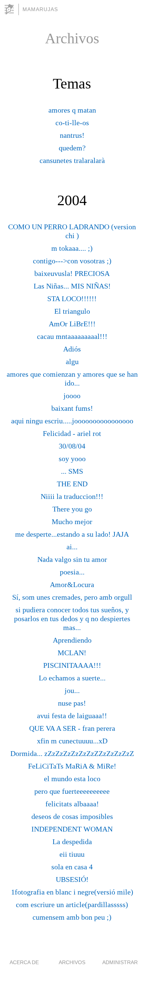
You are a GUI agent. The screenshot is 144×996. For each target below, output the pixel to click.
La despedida (72, 841)
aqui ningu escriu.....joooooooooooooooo (72, 421)
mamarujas (40, 9)
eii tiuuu (72, 854)
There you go (72, 509)
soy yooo (72, 458)
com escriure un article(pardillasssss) (72, 904)
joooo (72, 396)
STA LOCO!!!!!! (72, 298)
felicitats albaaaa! (72, 804)
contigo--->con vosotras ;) (72, 261)
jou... (72, 690)
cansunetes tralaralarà (72, 160)
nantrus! (72, 135)
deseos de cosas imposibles (72, 816)
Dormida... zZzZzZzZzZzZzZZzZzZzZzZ (72, 753)
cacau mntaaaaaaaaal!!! (72, 336)
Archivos (72, 962)
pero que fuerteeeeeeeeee (72, 791)
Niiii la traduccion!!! (72, 496)
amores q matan (72, 110)
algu (72, 361)
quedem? (72, 148)
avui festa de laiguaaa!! (72, 716)
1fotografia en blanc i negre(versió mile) (72, 892)
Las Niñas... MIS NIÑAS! (72, 286)
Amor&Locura (72, 584)
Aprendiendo (72, 640)
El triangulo (72, 311)
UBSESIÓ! (72, 879)
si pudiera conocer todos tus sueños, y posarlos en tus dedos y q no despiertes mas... (72, 619)
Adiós (72, 349)
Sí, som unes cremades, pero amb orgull (72, 597)
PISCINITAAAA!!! (72, 665)
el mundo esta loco (72, 779)
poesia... (72, 572)
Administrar (120, 962)
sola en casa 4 (72, 867)
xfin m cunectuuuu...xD (72, 741)
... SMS (72, 471)
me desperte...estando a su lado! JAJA (72, 534)
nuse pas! (72, 703)
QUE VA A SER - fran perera (72, 728)
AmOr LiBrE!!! (72, 324)
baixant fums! (72, 408)
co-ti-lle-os (72, 123)
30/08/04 (72, 446)
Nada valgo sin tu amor (72, 559)
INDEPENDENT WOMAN (72, 829)
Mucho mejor (72, 521)
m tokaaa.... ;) (72, 248)
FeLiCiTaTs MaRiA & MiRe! (72, 766)
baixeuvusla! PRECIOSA (72, 273)
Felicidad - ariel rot (72, 433)
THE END (72, 484)
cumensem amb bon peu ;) (72, 917)
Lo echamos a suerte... (72, 678)
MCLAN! (72, 653)
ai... (72, 547)
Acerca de (24, 962)
